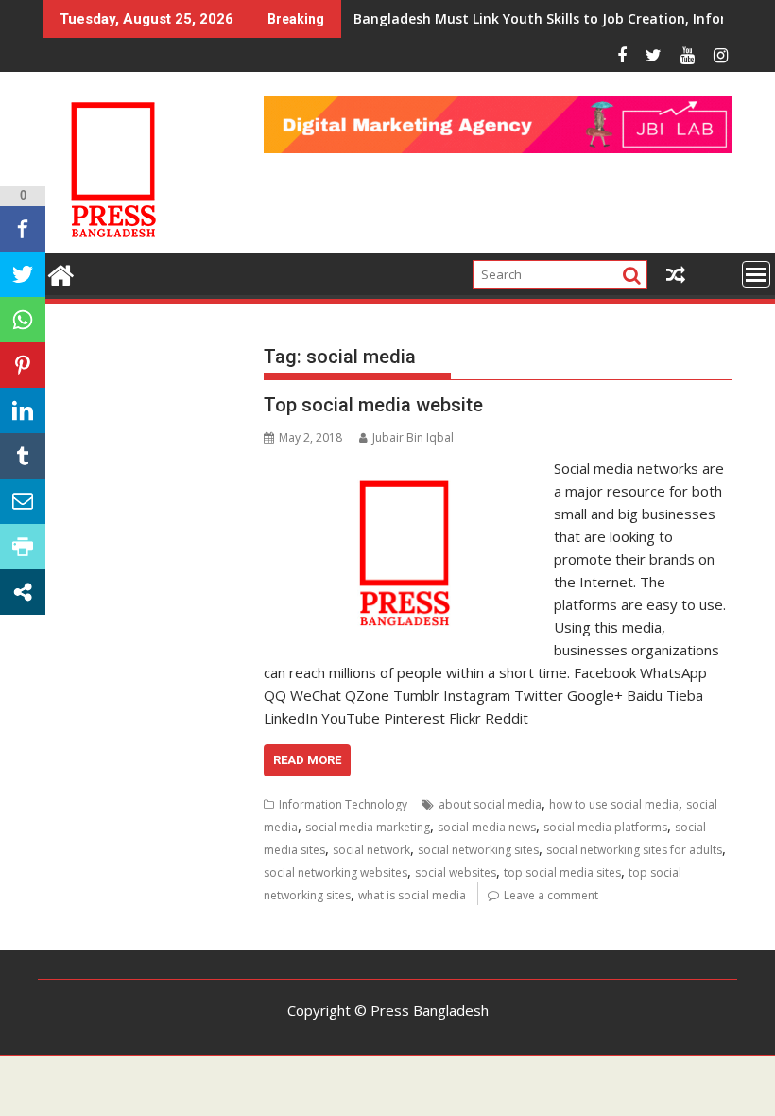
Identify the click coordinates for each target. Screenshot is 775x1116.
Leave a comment (551, 895)
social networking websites (335, 872)
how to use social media (614, 804)
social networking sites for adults (634, 850)
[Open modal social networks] (22, 592)
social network (371, 850)
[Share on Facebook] (22, 229)
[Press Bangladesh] (61, 273)
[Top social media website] (404, 468)
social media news (487, 827)
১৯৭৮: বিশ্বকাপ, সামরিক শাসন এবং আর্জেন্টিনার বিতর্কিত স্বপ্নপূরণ (498, 18)
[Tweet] (22, 274)
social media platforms (605, 827)
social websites (455, 872)
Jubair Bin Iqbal (413, 437)
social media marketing (367, 827)
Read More (307, 760)
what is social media (412, 895)
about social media (490, 804)
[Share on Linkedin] (22, 410)
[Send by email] (22, 501)
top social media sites (562, 872)
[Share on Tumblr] (22, 456)
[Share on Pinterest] (22, 365)
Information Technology (343, 804)
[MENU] (756, 274)
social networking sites (478, 850)
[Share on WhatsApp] (22, 319)
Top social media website (373, 404)
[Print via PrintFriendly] (22, 546)
